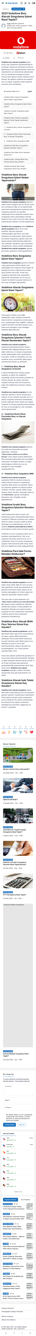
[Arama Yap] (21, 3)
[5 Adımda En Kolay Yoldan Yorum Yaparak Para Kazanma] (18, 1206)
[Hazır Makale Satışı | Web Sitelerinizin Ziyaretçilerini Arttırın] (18, 1226)
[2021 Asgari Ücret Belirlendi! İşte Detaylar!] (18, 1276)
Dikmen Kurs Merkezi (8, 1320)
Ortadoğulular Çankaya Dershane (12, 1311)
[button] (25, 3)
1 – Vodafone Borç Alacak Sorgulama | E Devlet (18, 128)
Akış (15, 1328)
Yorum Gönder (9, 1124)
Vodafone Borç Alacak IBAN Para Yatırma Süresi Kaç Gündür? (16, 160)
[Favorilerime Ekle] (14, 58)
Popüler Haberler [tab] (10, 1199)
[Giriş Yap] (29, 3)
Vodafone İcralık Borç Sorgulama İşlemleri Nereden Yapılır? (16, 147)
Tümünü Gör (18, 1192)
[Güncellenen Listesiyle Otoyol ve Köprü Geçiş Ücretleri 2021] (18, 1216)
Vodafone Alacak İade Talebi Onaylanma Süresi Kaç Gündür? (15, 167)
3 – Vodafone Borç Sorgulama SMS (16, 141)
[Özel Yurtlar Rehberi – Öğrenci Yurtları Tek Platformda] (18, 1236)
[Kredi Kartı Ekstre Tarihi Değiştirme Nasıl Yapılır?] (18, 1286)
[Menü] (2, 3)
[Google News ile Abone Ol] (8, 53)
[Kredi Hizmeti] (11, 3)
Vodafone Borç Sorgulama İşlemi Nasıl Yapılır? (18, 105)
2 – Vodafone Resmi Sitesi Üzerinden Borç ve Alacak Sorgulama (17, 135)
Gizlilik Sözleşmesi (7, 1328)
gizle (30, 91)
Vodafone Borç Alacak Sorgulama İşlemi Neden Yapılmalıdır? (16, 98)
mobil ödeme (8, 495)
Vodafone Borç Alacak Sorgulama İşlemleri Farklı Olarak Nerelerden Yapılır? (16, 120)
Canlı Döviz (21, 1328)
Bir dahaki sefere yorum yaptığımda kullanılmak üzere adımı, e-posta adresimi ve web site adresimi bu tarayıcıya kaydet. (19, 1117)
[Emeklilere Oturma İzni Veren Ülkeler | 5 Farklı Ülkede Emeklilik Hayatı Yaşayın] (18, 1266)
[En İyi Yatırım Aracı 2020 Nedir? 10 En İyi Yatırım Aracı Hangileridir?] (18, 1296)
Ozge (8, 23)
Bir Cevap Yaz (8, 1074)
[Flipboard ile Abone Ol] (20, 53)
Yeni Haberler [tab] (25, 1199)
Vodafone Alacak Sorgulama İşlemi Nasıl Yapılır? (16, 112)
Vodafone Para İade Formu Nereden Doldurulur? (17, 153)
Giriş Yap (22, 1124)
